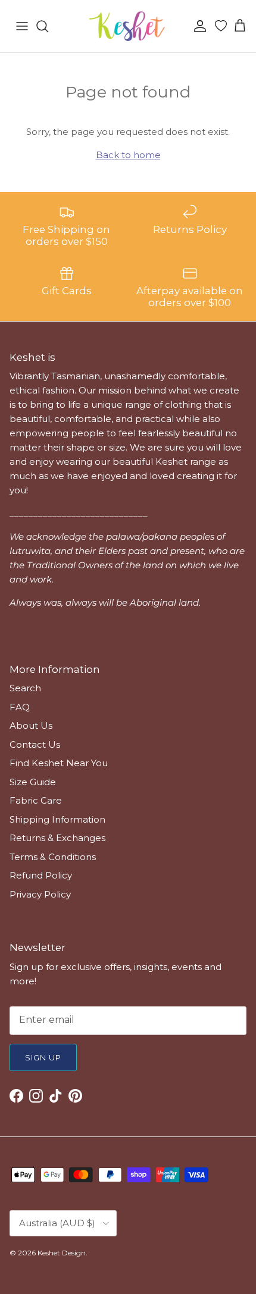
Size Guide (33, 782)
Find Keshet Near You (59, 763)
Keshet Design (62, 1252)
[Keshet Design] (128, 26)
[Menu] (22, 26)
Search (25, 688)
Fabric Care (36, 800)
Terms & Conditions (53, 856)
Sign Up (43, 1057)
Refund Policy (41, 875)
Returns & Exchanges (57, 837)
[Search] (48, 26)
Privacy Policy (40, 894)
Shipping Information (57, 819)
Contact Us (35, 744)
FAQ (20, 707)
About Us (31, 725)
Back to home (128, 154)
